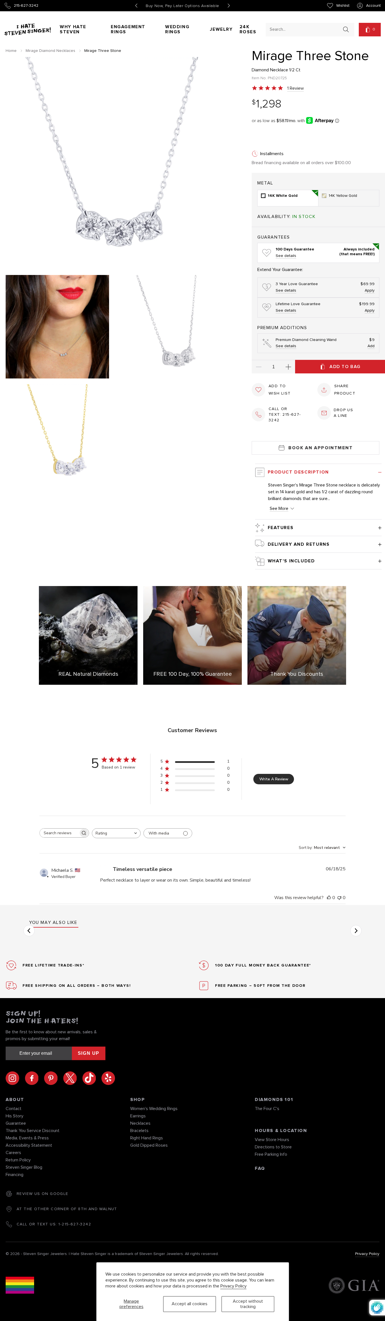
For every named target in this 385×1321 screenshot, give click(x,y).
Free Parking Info (271, 1154)
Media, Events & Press (27, 1138)
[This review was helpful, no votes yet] (329, 898)
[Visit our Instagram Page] (15, 1078)
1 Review (295, 88)
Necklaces (140, 1123)
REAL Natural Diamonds (88, 674)
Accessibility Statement (29, 1145)
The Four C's (267, 1108)
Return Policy (18, 1160)
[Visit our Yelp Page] (108, 1078)
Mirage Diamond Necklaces (50, 51)
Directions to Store (273, 1147)
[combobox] (305, 29)
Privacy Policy (233, 1286)
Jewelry (221, 29)
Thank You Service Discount (32, 1130)
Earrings (138, 1116)
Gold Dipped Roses (149, 1145)
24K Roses (248, 29)
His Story (14, 1116)
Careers (13, 1152)
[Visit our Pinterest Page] (53, 1078)
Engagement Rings (128, 29)
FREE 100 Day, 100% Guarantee (192, 674)
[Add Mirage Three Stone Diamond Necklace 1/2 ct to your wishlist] (258, 389)
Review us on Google (42, 1194)
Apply (370, 290)
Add (371, 346)
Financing (14, 1174)
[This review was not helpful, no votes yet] (339, 898)
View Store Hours (272, 1139)
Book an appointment (320, 448)
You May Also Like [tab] (53, 922)
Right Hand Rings (146, 1138)
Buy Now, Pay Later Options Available (182, 6)
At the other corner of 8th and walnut (67, 1209)
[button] (370, 29)
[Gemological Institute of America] (353, 1286)
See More (279, 508)
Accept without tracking (248, 1304)
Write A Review (273, 779)
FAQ (260, 1168)
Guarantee (16, 1123)
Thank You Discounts (296, 674)
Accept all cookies (189, 1304)
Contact (13, 1108)
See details (286, 256)
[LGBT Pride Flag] (20, 1286)
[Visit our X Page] (72, 1078)
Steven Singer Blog (24, 1167)
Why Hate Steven (73, 29)
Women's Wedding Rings (154, 1108)
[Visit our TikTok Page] (91, 1078)
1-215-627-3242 (74, 1224)
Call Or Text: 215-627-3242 (285, 414)
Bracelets (139, 1130)
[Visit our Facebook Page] (34, 1078)
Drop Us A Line (343, 413)
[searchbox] (59, 833)
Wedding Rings (177, 29)
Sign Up (88, 1053)
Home (11, 51)
